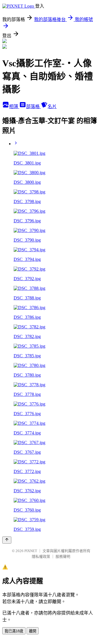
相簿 (14, 106)
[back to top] (6, 540)
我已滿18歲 (14, 631)
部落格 (33, 106)
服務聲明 (63, 556)
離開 (32, 631)
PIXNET (30, 551)
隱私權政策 (41, 556)
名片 (52, 106)
